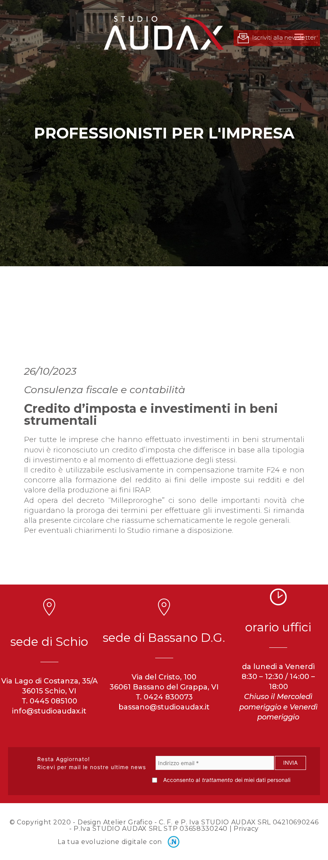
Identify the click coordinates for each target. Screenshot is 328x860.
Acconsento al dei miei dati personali (226, 780)
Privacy (246, 828)
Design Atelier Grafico (115, 822)
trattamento (217, 780)
